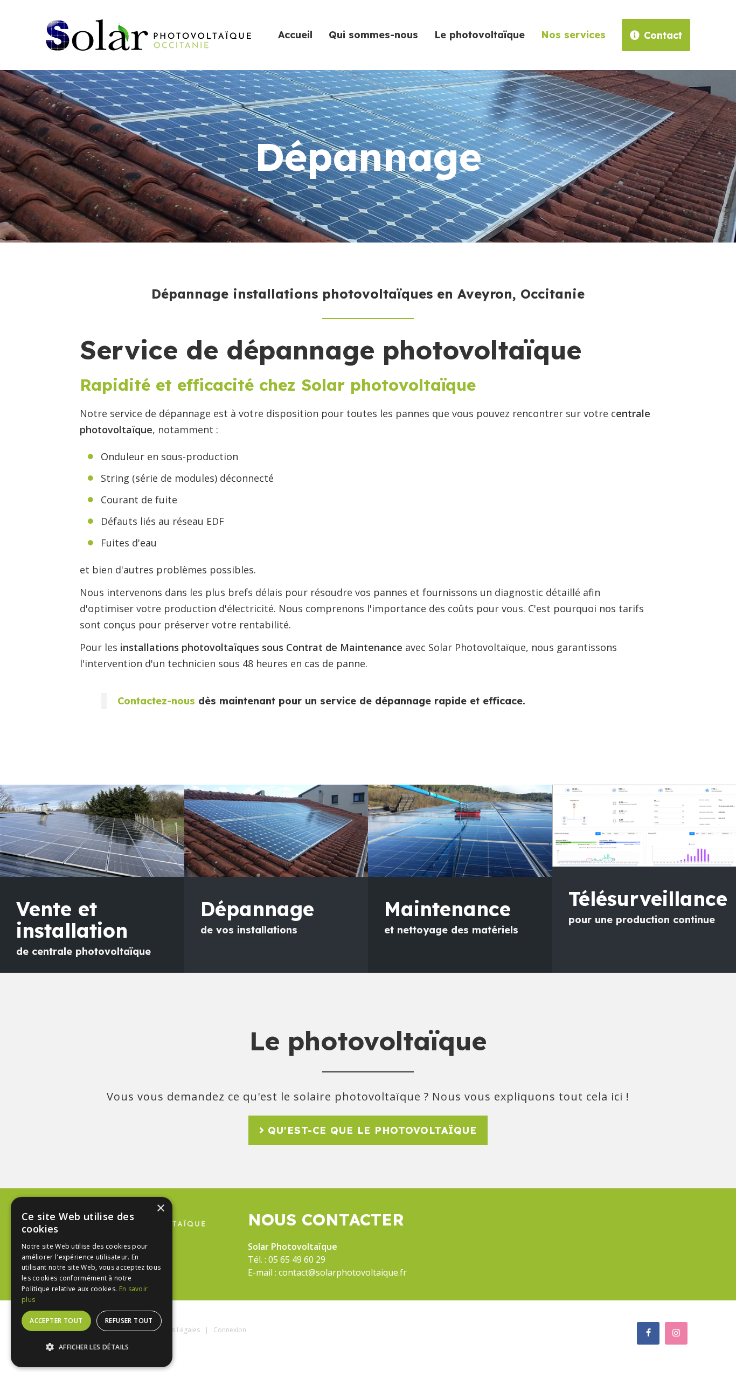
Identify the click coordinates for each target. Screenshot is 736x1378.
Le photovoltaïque (479, 35)
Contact (663, 35)
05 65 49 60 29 (296, 1259)
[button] (92, 1347)
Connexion (229, 1329)
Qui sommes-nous (373, 35)
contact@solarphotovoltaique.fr (343, 1272)
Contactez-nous (156, 701)
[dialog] (91, 1282)
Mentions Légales (173, 1329)
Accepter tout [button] (56, 1320)
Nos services (573, 35)
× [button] (160, 1208)
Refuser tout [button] (129, 1320)
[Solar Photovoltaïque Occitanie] (148, 33)
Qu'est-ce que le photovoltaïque (372, 1130)
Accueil (295, 35)
